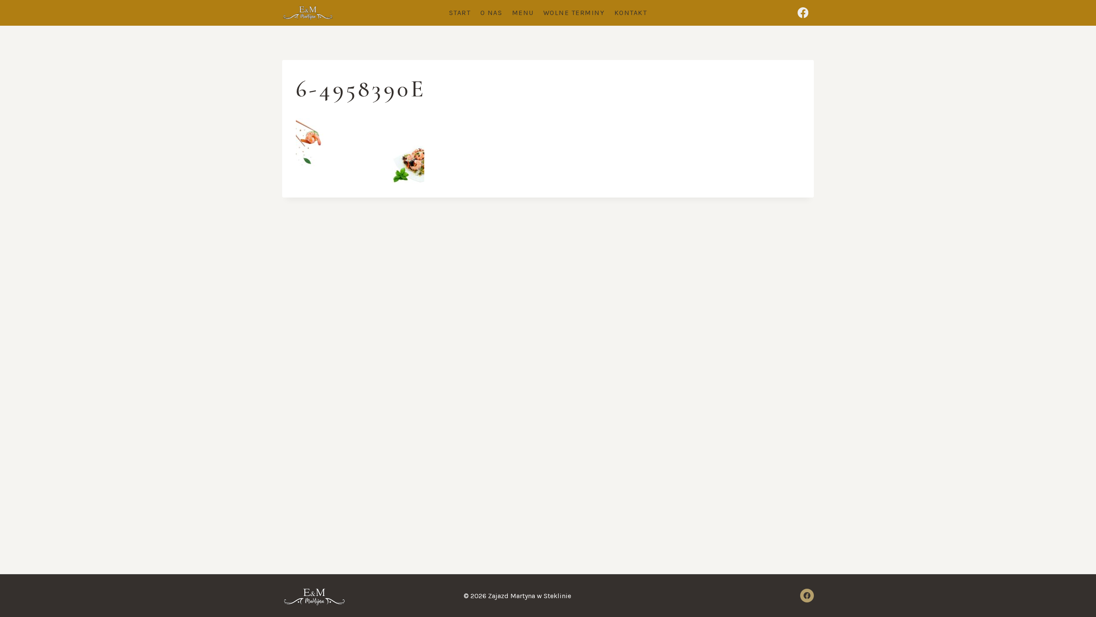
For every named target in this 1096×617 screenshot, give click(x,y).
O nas (491, 13)
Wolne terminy (574, 13)
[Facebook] (803, 13)
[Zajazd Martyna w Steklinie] (308, 13)
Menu (523, 13)
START (460, 13)
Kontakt (630, 13)
